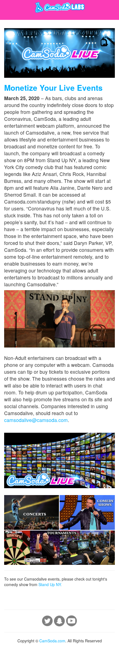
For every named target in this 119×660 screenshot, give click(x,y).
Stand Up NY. (50, 584)
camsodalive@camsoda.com (36, 419)
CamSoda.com (52, 640)
